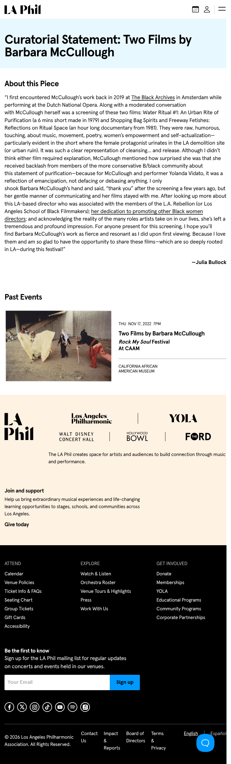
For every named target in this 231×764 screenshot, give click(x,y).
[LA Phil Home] (23, 9)
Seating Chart (18, 600)
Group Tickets (19, 609)
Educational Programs (178, 600)
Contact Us (89, 737)
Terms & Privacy (158, 741)
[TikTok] (47, 707)
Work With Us (94, 609)
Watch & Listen (96, 574)
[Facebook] (9, 707)
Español (218, 733)
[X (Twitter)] (22, 707)
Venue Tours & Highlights (106, 591)
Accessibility (17, 626)
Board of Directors (135, 737)
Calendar (14, 574)
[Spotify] (72, 707)
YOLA (162, 591)
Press (86, 600)
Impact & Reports (112, 741)
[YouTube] (60, 707)
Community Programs (178, 609)
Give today (17, 524)
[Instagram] (34, 707)
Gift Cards (15, 617)
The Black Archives (153, 97)
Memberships (170, 582)
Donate (163, 574)
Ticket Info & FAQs (23, 591)
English (191, 733)
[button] (221, 9)
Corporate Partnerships (180, 617)
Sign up (125, 682)
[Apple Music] (85, 707)
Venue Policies (19, 582)
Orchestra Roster (98, 582)
